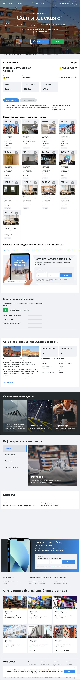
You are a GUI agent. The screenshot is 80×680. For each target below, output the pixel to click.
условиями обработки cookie (41, 669)
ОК (69, 671)
